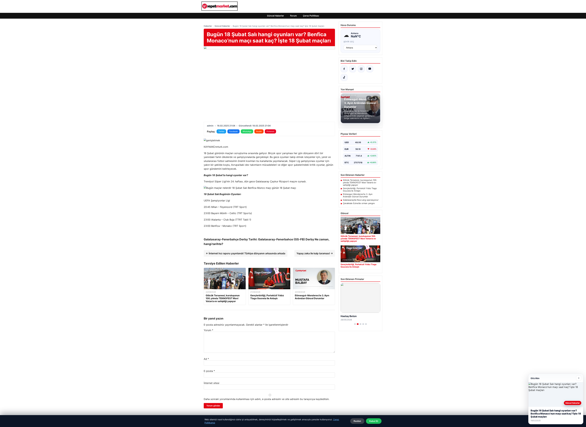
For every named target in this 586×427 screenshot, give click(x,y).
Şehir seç (349, 41)
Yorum (208, 330)
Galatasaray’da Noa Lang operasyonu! (360, 200)
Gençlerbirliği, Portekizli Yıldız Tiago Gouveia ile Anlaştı (360, 189)
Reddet (357, 421)
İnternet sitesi (211, 383)
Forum (293, 15)
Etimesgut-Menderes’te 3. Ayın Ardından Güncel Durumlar (358, 195)
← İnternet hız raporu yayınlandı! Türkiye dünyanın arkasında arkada (245, 253)
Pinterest (270, 131)
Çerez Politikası (311, 15)
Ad (206, 358)
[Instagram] (361, 68)
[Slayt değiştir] (355, 324)
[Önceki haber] (368, 98)
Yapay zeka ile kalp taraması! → (315, 253)
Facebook (233, 131)
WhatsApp (247, 131)
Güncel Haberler (275, 15)
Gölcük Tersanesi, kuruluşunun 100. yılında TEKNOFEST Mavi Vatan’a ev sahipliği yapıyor (360, 182)
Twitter (221, 131)
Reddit (259, 131)
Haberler (208, 26)
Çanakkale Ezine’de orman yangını (359, 203)
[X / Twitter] (352, 68)
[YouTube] (369, 68)
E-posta (209, 370)
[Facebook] (344, 68)
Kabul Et (373, 421)
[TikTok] (344, 77)
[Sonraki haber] (375, 98)
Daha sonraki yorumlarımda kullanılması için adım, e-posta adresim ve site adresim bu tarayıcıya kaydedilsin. (266, 399)
